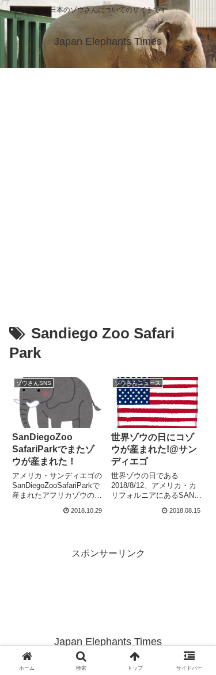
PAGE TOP (198, 645)
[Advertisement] (108, 181)
